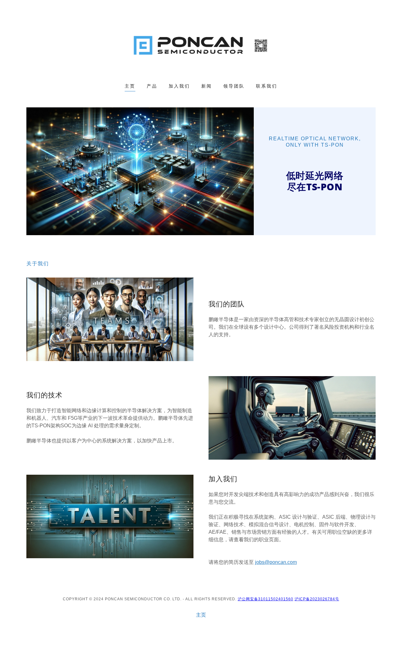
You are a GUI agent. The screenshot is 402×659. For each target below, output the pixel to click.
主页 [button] (201, 615)
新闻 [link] (206, 86)
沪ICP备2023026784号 (317, 599)
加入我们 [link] (179, 86)
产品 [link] (152, 86)
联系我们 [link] (266, 86)
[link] (201, 45)
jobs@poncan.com (276, 562)
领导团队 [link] (234, 86)
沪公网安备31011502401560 (265, 599)
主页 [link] (130, 86)
